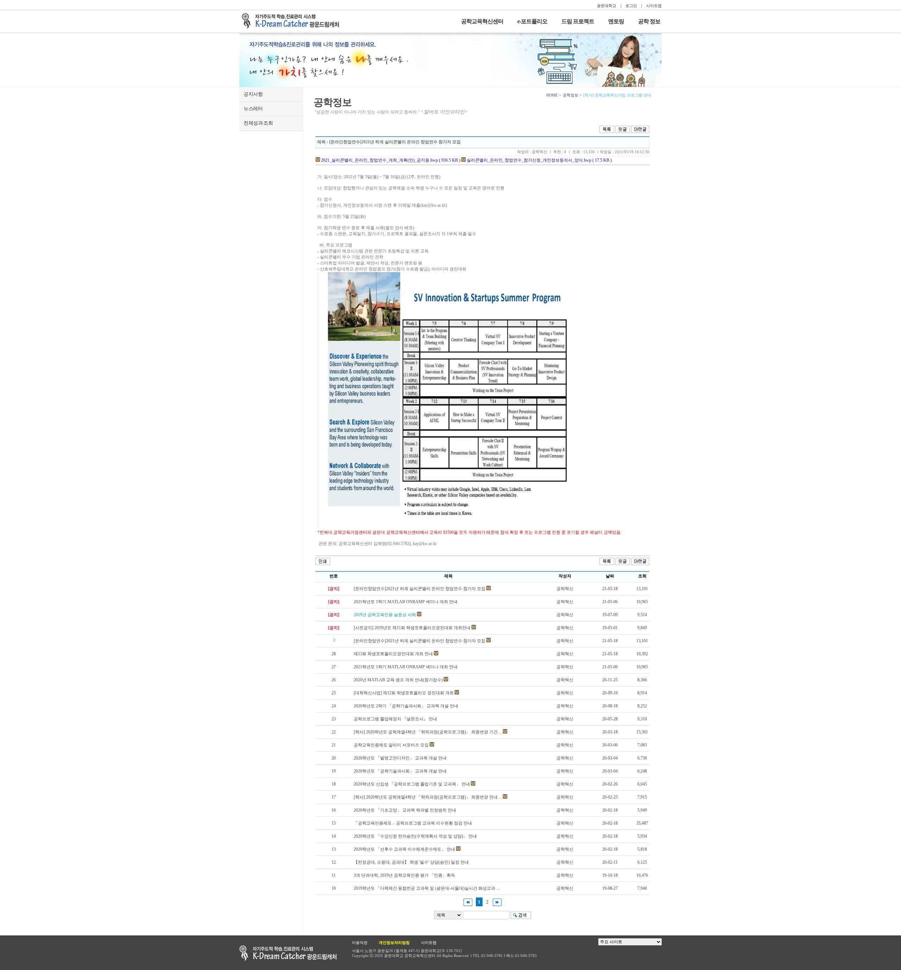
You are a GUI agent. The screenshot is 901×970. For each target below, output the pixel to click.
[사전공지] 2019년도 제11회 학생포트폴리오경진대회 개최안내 (412, 627)
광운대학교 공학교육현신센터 (287, 953)
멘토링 (616, 21)
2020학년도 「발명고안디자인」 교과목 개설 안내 (400, 758)
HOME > (553, 95)
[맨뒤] (497, 902)
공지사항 (253, 94)
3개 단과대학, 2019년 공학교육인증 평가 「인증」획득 (404, 875)
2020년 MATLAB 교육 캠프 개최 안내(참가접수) (398, 679)
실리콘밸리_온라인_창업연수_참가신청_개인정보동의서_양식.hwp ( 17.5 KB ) (539, 160)
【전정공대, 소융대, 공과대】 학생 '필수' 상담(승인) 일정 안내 (411, 862)
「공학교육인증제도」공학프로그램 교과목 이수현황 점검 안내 (413, 823)
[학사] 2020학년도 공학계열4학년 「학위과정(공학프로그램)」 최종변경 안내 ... (428, 797)
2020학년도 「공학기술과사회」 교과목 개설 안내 (400, 771)
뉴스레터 (253, 108)
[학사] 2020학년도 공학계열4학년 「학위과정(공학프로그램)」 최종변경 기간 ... (428, 732)
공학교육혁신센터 (482, 21)
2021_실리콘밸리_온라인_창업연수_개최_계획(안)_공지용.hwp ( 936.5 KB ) (390, 160)
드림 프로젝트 (577, 21)
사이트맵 (654, 6)
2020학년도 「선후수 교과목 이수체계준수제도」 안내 (404, 849)
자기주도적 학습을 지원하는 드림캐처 (292, 21)
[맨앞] (468, 902)
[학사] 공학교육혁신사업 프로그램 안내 (617, 95)
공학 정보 (649, 21)
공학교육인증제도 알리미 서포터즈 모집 (391, 745)
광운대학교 (606, 6)
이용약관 (359, 942)
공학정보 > (572, 95)
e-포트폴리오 (532, 21)
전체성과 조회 (258, 123)
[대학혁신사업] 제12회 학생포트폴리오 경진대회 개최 (404, 692)
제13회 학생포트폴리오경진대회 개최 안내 (393, 653)
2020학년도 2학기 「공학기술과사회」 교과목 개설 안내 (406, 705)
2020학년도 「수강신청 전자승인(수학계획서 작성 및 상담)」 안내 (415, 836)
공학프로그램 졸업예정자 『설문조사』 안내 (395, 718)
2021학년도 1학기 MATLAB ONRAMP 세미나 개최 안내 (406, 601)
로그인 (631, 6)
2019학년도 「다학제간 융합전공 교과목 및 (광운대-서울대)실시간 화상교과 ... (426, 888)
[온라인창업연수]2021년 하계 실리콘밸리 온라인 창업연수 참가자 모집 (419, 588)
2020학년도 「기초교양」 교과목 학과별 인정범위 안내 (405, 810)
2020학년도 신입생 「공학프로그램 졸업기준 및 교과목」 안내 (412, 784)
